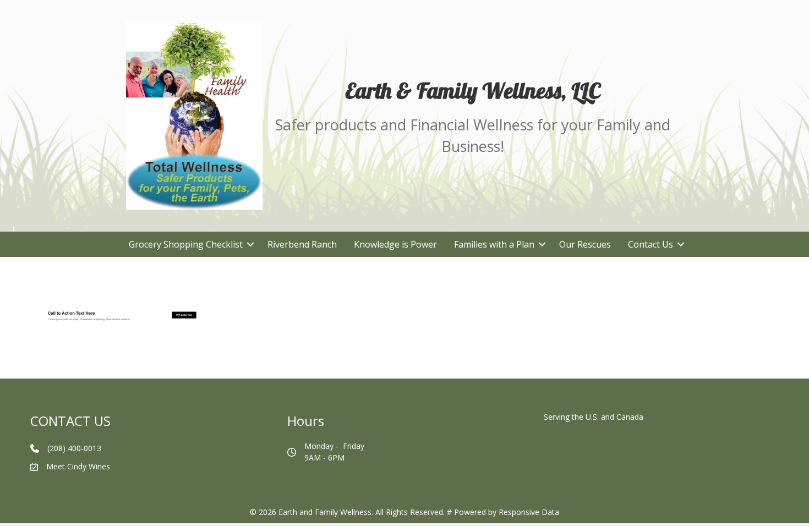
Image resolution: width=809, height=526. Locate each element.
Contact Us (650, 244)
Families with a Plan (494, 244)
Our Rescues (585, 244)
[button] (251, 244)
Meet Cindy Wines (78, 466)
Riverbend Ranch (302, 244)
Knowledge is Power (395, 244)
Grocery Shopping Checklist (186, 244)
